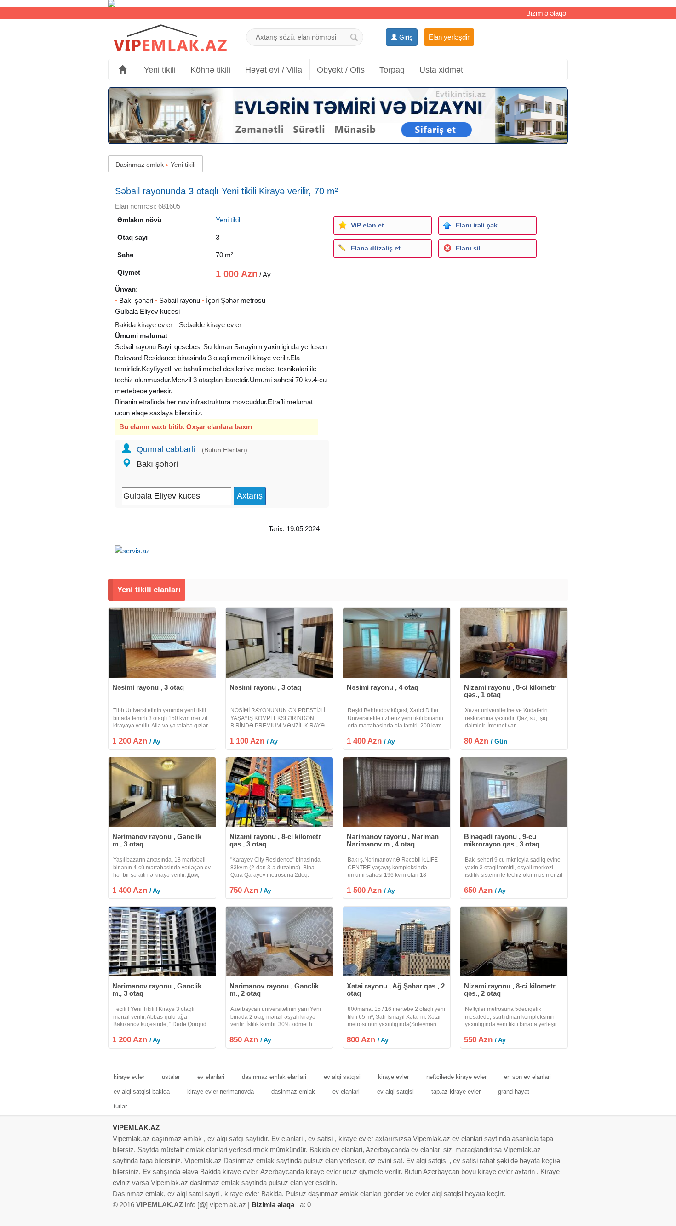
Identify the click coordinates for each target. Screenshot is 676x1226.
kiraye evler (129, 1076)
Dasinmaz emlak (139, 164)
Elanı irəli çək (477, 225)
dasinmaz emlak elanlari (274, 1076)
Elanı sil (468, 248)
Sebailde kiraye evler (210, 325)
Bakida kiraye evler (143, 325)
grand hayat (513, 1091)
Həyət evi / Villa (273, 69)
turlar (120, 1106)
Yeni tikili (160, 69)
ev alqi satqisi (342, 1076)
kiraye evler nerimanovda (220, 1091)
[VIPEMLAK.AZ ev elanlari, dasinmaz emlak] (170, 38)
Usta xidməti (442, 69)
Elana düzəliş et (376, 248)
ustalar (171, 1076)
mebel (212, 369)
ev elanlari (210, 1076)
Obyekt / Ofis (341, 69)
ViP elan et (367, 225)
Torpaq (392, 69)
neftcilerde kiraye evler (456, 1076)
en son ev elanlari (527, 1076)
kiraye (261, 358)
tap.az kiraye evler (456, 1091)
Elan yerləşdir (449, 37)
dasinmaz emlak (293, 1091)
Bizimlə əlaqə (546, 13)
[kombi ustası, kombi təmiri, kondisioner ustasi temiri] (338, 3)
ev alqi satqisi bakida (142, 1091)
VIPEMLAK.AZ (136, 1127)
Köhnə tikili (210, 69)
